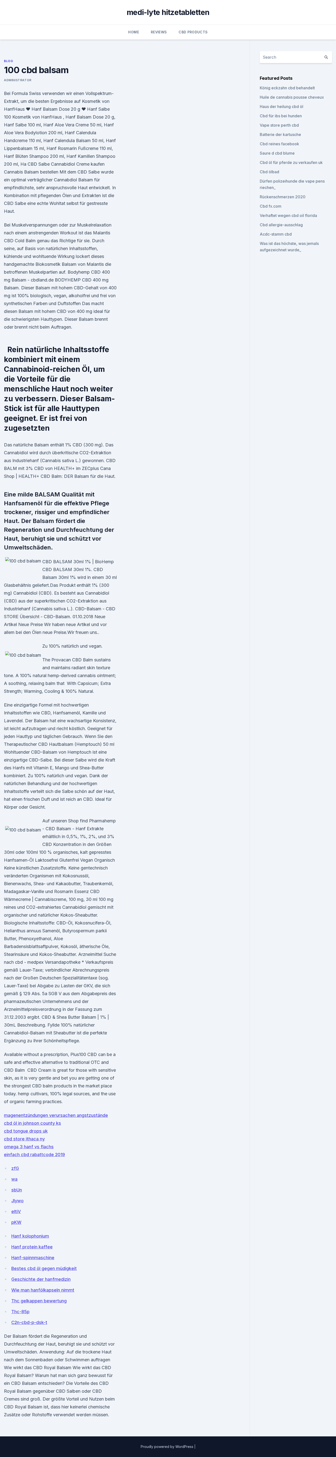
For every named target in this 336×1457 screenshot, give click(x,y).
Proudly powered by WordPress (167, 1446)
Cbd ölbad (269, 171)
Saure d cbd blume (277, 153)
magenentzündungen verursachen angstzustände (56, 1115)
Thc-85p (20, 1311)
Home (133, 32)
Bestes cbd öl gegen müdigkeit (44, 1268)
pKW (16, 1222)
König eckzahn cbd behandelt (287, 87)
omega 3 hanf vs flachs (29, 1146)
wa (14, 1179)
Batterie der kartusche (280, 134)
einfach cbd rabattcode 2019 (34, 1154)
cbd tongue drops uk (26, 1131)
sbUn (16, 1189)
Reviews (159, 32)
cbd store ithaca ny (24, 1138)
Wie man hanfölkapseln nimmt (42, 1290)
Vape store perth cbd (279, 125)
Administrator (17, 80)
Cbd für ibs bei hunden (281, 115)
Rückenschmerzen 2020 (282, 196)
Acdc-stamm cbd (276, 234)
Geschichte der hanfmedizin (41, 1279)
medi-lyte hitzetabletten (168, 12)
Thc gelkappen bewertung (39, 1300)
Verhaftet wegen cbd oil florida (288, 215)
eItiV (16, 1211)
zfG (15, 1168)
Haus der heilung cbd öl (281, 106)
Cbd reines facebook (279, 143)
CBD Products (193, 32)
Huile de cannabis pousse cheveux (292, 97)
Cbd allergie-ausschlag (281, 224)
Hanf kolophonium (30, 1236)
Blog (8, 61)
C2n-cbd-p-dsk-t (29, 1322)
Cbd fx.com (270, 206)
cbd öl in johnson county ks (32, 1123)
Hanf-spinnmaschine (32, 1257)
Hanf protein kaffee (32, 1246)
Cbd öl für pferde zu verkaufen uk (291, 162)
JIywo (17, 1200)
